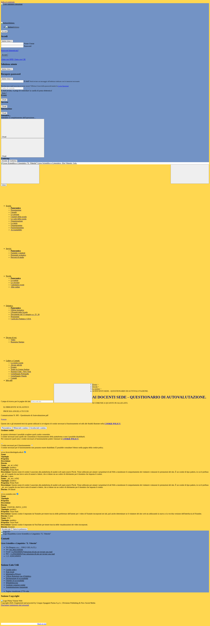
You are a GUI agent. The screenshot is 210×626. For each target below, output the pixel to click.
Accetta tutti (38, 428)
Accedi (4, 31)
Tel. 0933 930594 (16, 550)
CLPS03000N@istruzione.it (31, 552)
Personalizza (6, 428)
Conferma (13, 161)
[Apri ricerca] (190, 174)
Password (27, 46)
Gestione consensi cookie (15, 585)
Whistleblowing (12, 583)
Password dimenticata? (9, 50)
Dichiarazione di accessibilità (17, 578)
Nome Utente (29, 44)
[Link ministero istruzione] (11, 4)
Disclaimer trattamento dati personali (15, 605)
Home (94, 384)
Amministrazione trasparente (17, 587)
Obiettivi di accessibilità (15, 581)
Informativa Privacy (13, 574)
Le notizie (96, 389)
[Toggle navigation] (20, 174)
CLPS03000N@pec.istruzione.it (32, 554)
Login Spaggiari (63, 86)
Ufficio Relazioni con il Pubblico (18, 576)
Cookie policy (11, 570)
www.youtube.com (8, 494)
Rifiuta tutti (20, 428)
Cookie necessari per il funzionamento (16, 445)
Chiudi (4, 100)
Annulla (4, 161)
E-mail (26, 81)
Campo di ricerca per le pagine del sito (15, 401)
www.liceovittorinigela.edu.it (12, 452)
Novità (94, 387)
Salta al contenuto (8, 2)
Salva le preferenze (20, 529)
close (4, 185)
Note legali (10, 572)
